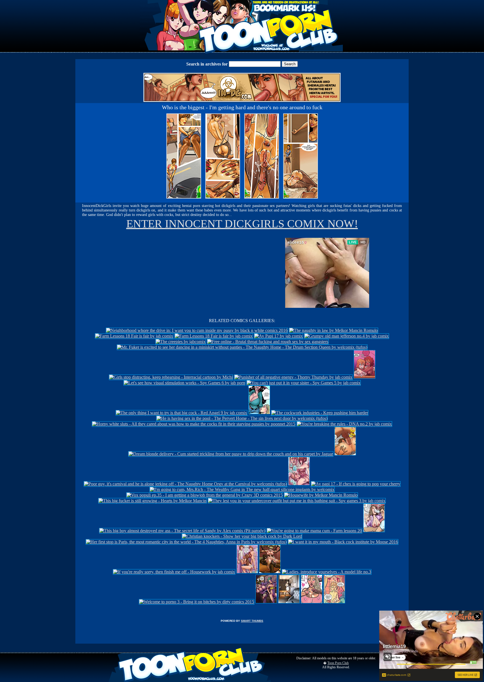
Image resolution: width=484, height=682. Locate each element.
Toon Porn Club (338, 663)
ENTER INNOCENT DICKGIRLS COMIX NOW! (242, 223)
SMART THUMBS (252, 620)
